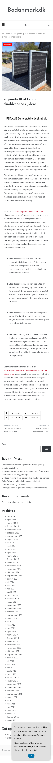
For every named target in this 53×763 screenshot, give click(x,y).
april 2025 (11, 552)
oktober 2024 (13, 572)
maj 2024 (11, 589)
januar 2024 (12, 602)
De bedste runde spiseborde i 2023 (41, 430)
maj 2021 (11, 707)
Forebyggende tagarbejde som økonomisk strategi (24, 487)
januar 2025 (12, 562)
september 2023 (14, 615)
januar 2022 (12, 681)
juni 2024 (11, 585)
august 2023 (12, 618)
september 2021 (14, 694)
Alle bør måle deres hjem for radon (12, 430)
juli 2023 (10, 621)
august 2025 (12, 539)
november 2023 (14, 608)
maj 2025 (11, 549)
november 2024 (14, 569)
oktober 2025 (13, 533)
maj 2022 (11, 667)
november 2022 (14, 648)
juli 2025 (10, 543)
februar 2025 (13, 559)
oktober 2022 (13, 651)
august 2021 (12, 697)
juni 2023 (11, 625)
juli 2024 (10, 582)
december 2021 (14, 684)
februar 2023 (13, 638)
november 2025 (14, 529)
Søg (4, 444)
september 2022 (14, 654)
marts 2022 (12, 674)
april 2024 (11, 592)
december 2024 (14, 565)
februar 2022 (13, 677)
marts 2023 (12, 635)
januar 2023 (12, 641)
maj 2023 (11, 628)
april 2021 (11, 710)
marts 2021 (12, 713)
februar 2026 (13, 526)
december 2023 (14, 605)
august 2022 (12, 658)
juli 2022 (10, 661)
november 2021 (14, 687)
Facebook (15, 413)
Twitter (34, 413)
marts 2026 (12, 523)
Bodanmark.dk (26, 10)
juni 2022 (11, 664)
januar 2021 (12, 720)
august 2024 (12, 579)
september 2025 (14, 536)
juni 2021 (11, 704)
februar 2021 (13, 717)
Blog (9, 734)
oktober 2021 (13, 690)
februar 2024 (13, 598)
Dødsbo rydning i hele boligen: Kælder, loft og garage (25, 478)
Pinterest (15, 418)
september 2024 (14, 575)
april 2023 (11, 631)
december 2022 (14, 644)
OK (31, 756)
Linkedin (34, 418)
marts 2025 (12, 556)
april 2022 (11, 671)
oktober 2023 (13, 611)
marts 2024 (12, 595)
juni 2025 (11, 546)
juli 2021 (10, 700)
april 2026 (11, 519)
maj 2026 (11, 516)
